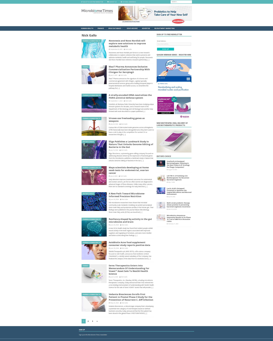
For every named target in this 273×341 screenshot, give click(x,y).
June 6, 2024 (114, 277)
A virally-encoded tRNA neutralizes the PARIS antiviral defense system (130, 96)
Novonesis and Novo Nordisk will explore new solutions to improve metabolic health (127, 43)
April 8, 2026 (171, 196)
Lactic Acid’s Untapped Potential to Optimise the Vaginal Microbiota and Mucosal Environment (179, 191)
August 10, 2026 (172, 169)
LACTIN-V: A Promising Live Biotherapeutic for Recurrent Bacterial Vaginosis (178, 178)
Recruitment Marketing (164, 28)
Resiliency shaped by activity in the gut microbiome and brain (130, 220)
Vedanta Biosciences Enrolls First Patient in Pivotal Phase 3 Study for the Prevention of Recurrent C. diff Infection (131, 297)
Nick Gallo (128, 49)
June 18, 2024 (114, 248)
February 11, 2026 (173, 224)
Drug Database (114, 28)
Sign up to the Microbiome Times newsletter (93, 335)
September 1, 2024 (116, 101)
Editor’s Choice (164, 156)
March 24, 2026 (172, 209)
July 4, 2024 (113, 176)
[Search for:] (181, 2)
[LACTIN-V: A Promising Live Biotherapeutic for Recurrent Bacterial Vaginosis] (161, 178)
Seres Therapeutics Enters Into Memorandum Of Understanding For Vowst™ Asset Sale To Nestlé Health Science (129, 269)
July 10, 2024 (114, 150)
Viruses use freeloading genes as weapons (127, 119)
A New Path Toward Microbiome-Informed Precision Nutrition (127, 195)
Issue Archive (132, 28)
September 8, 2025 (116, 49)
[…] (148, 60)
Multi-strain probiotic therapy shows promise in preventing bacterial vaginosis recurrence (178, 205)
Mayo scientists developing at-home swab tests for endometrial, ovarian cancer (129, 170)
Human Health (87, 28)
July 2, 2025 (113, 75)
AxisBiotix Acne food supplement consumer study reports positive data (129, 244)
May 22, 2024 (114, 303)
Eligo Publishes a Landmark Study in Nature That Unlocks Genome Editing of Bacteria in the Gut (131, 144)
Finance (101, 28)
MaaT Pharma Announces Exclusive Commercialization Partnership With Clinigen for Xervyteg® (129, 69)
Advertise (146, 28)
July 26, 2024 (114, 124)
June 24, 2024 (114, 199)
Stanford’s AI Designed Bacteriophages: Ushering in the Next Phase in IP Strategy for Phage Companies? (178, 164)
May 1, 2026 (171, 182)
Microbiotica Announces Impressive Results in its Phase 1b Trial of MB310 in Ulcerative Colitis (179, 218)
